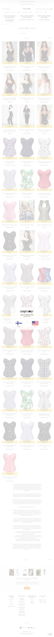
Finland (18, 326)
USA (35, 326)
